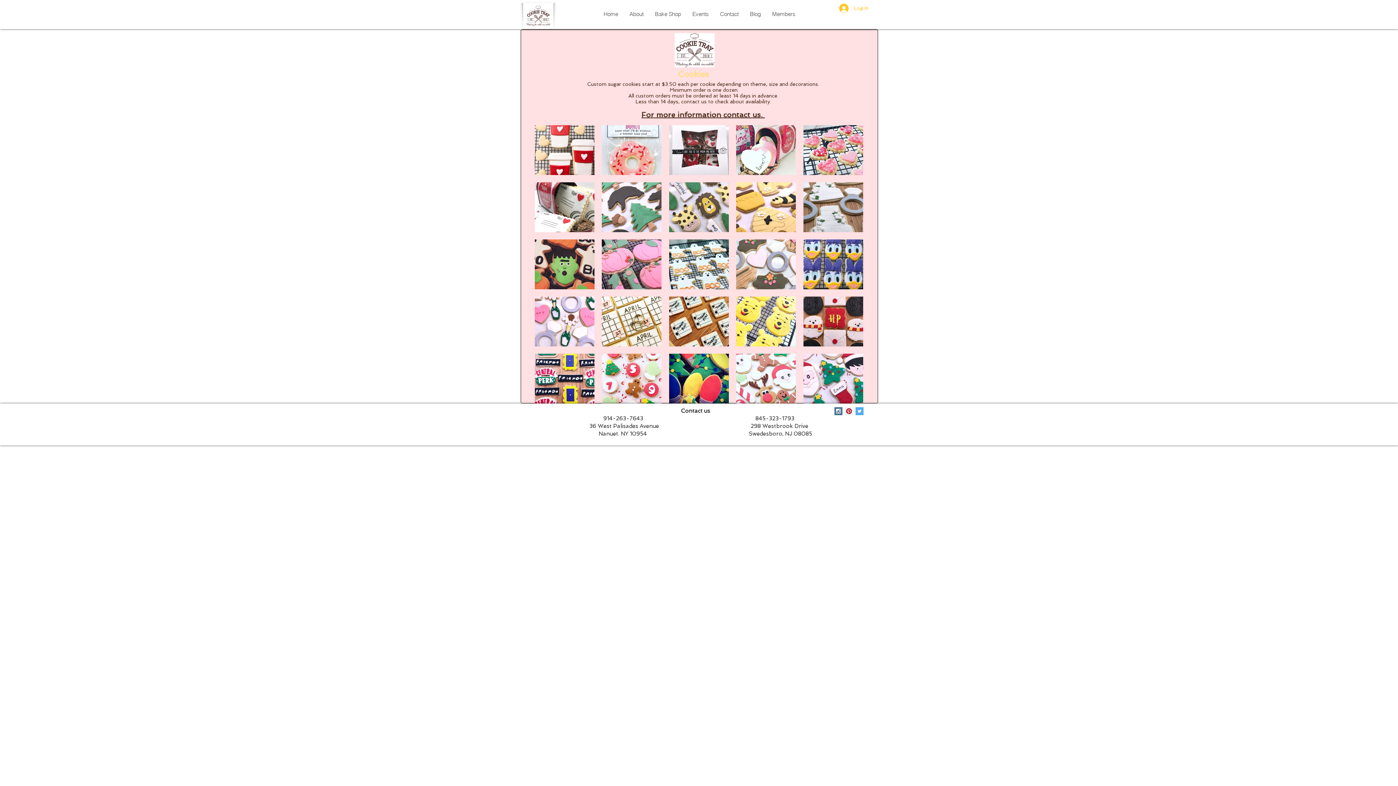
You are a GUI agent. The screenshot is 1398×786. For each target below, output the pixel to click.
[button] (565, 150)
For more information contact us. (703, 114)
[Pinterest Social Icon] (849, 411)
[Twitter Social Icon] (860, 411)
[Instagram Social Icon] (838, 411)
